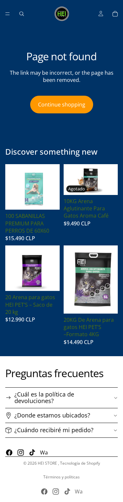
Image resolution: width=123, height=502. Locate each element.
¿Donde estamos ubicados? (52, 415)
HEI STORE (48, 463)
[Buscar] (21, 14)
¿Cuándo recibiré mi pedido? (53, 430)
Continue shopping (61, 104)
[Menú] (7, 13)
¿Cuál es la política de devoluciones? (44, 397)
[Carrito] (115, 14)
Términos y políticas (61, 477)
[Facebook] (9, 452)
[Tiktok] (32, 452)
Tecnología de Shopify (80, 463)
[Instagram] (21, 452)
